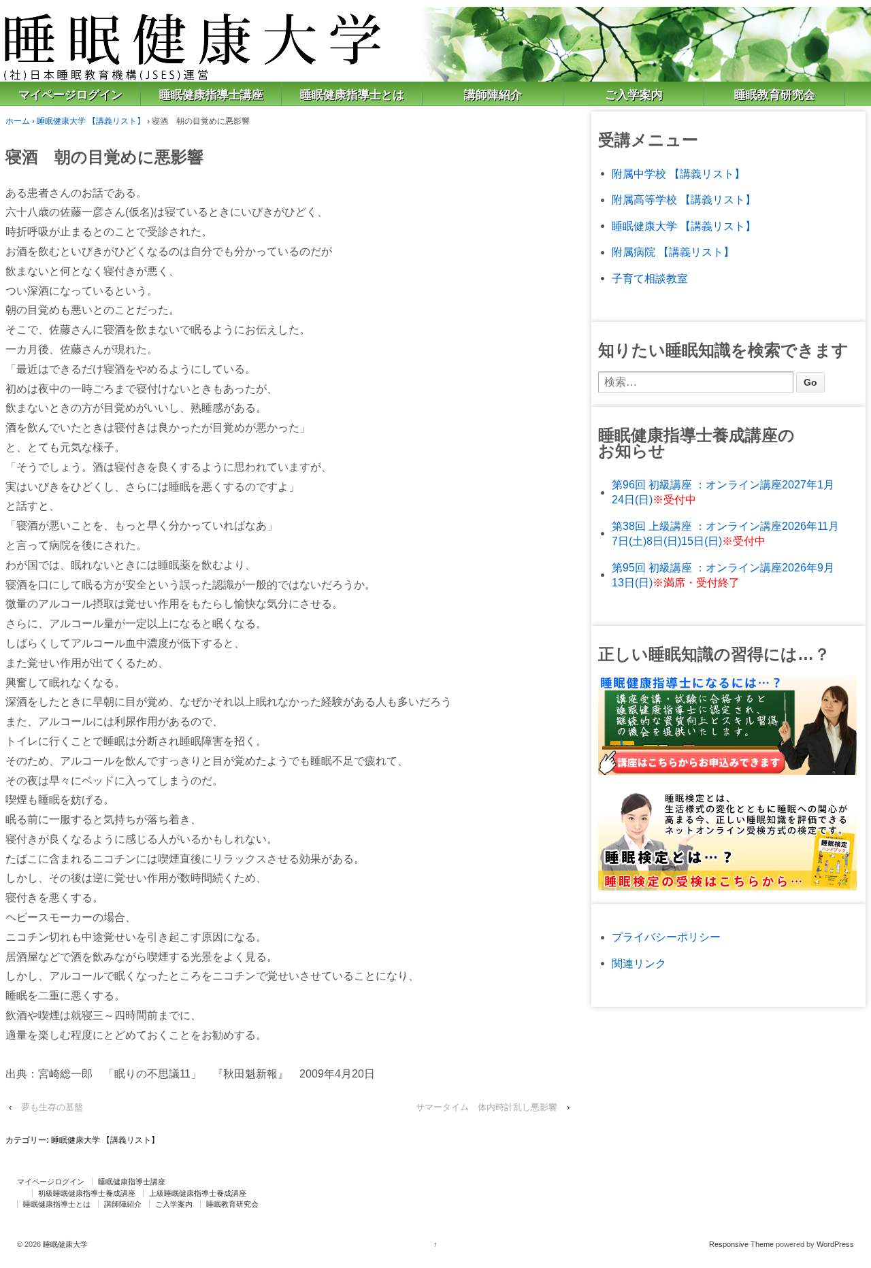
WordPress (835, 1244)
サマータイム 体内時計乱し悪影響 (486, 1107)
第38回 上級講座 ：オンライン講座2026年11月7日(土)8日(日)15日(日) (725, 533)
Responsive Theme (741, 1244)
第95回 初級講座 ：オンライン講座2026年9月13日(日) (723, 575)
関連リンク (639, 963)
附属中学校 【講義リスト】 (678, 174)
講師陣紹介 (493, 94)
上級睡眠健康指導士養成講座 (197, 1193)
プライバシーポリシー (666, 937)
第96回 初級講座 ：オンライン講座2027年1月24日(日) (723, 492)
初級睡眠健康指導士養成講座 (86, 1193)
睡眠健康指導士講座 (211, 94)
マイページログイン (70, 94)
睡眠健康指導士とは (352, 94)
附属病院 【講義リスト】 (673, 252)
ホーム (17, 121)
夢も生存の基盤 (52, 1107)
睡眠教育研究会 (774, 94)
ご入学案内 (634, 94)
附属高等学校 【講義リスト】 (684, 199)
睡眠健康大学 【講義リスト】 (91, 121)
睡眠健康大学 (64, 1244)
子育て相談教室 (650, 278)
